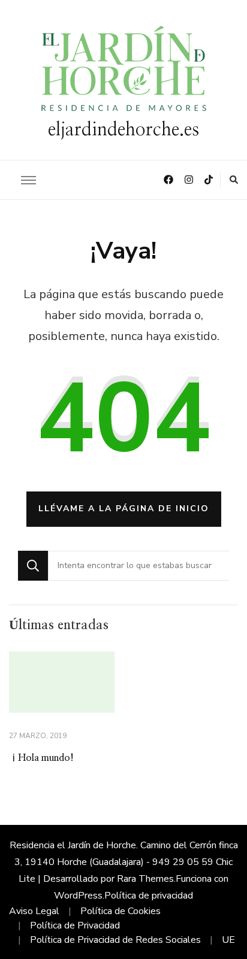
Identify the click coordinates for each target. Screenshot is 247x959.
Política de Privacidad (75, 925)
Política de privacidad (148, 895)
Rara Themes (145, 878)
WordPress (78, 895)
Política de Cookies (120, 911)
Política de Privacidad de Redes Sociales (115, 939)
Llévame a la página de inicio (123, 508)
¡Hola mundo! (41, 758)
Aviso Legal (34, 911)
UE (228, 939)
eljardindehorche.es (123, 130)
